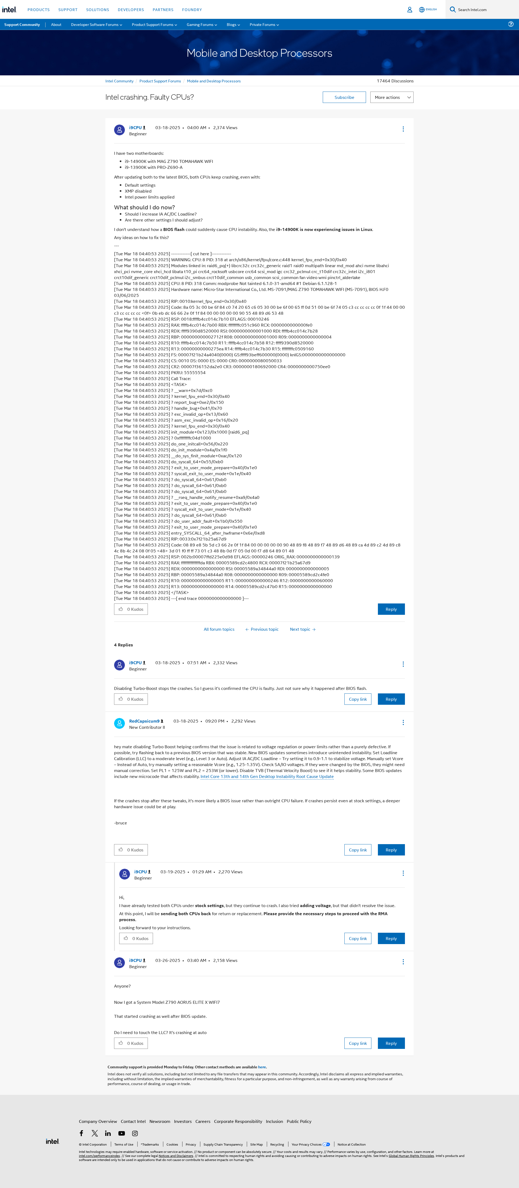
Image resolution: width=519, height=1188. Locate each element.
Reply (391, 609)
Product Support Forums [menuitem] (153, 24)
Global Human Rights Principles (411, 1155)
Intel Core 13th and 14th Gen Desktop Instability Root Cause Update (267, 776)
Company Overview (98, 1121)
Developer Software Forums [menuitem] (95, 24)
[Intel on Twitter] (94, 1134)
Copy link (358, 699)
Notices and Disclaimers (176, 1155)
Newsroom (159, 1121)
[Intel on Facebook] (81, 1134)
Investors (183, 1121)
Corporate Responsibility (238, 1121)
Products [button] (39, 9)
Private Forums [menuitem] (262, 24)
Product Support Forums (160, 80)
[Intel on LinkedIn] (108, 1134)
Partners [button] (163, 9)
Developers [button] (131, 9)
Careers (202, 1121)
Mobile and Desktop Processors (214, 80)
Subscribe (344, 97)
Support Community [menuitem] (22, 24)
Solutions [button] (97, 9)
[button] (402, 128)
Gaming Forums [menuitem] (200, 24)
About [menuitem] (56, 24)
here (262, 1067)
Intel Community (119, 80)
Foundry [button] (192, 9)
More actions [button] (387, 97)
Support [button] (68, 9)
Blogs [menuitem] (232, 24)
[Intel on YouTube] (121, 1134)
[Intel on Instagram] (134, 1134)
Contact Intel (133, 1121)
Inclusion (274, 1121)
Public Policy (299, 1121)
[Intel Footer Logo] (52, 1140)
